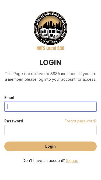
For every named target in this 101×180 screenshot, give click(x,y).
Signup (72, 160)
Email (9, 97)
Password (13, 121)
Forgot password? (81, 121)
